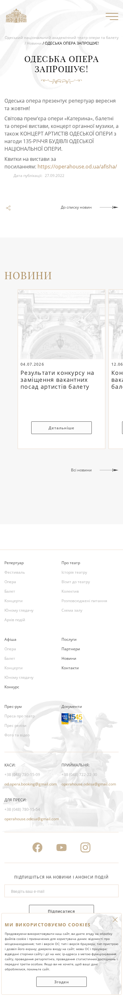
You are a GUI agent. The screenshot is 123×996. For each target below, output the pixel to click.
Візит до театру (76, 581)
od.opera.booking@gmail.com (30, 784)
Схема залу (72, 610)
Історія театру (74, 572)
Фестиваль (14, 572)
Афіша (10, 639)
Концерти (13, 600)
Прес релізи (15, 725)
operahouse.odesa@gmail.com (89, 784)
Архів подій (14, 619)
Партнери (71, 649)
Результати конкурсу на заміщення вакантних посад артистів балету (57, 379)
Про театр (71, 562)
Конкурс (11, 687)
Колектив (70, 591)
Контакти (70, 668)
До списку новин (76, 207)
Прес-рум (13, 706)
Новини (34, 43)
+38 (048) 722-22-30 (79, 774)
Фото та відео (17, 735)
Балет (9, 591)
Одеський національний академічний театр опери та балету (62, 37)
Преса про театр (19, 716)
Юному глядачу (18, 610)
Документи (72, 706)
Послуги (69, 639)
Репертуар (14, 562)
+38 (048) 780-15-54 (22, 809)
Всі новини (81, 470)
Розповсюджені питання (84, 600)
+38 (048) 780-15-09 (22, 774)
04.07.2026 (32, 364)
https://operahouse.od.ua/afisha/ (77, 166)
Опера (10, 581)
